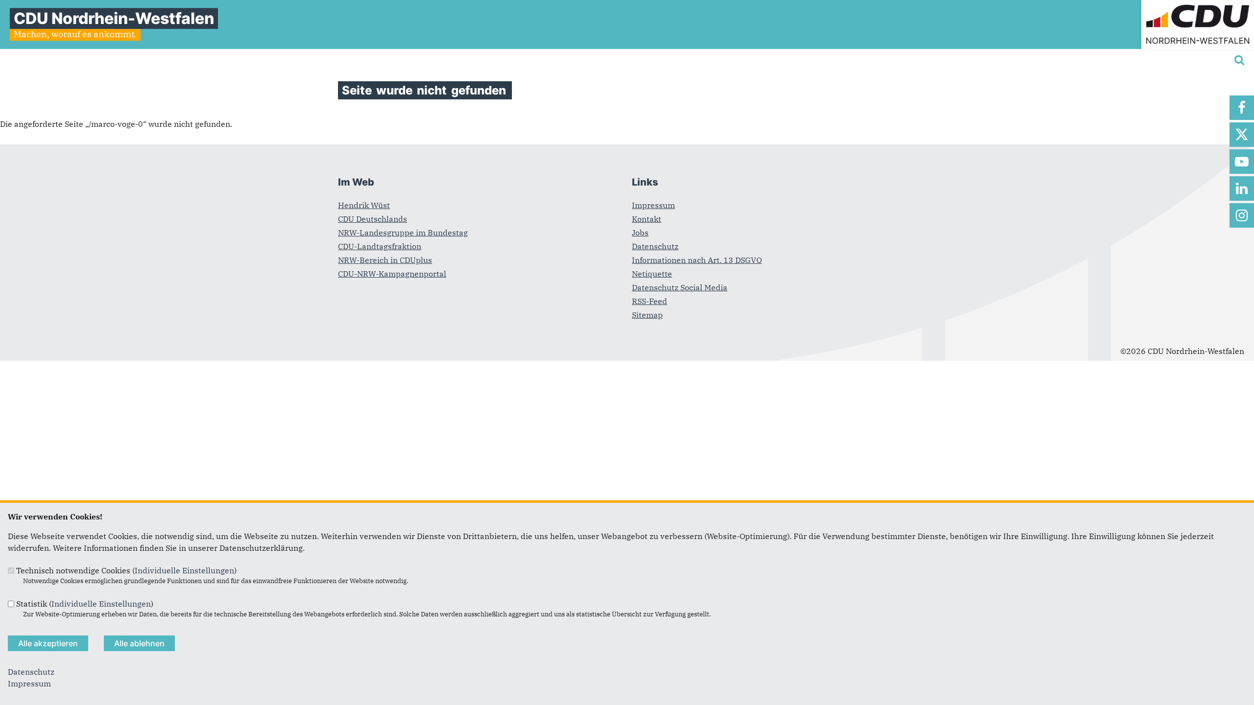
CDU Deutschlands (372, 219)
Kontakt (646, 219)
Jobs (640, 232)
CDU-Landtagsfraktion (379, 246)
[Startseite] (1197, 6)
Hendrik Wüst (364, 205)
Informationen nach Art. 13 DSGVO (697, 260)
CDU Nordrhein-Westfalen (114, 18)
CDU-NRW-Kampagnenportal (392, 274)
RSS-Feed (649, 301)
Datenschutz (655, 246)
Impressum (653, 205)
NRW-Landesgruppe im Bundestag (403, 232)
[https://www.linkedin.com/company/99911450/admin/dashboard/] (1242, 188)
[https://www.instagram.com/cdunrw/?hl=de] (1242, 215)
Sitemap (647, 315)
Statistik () (84, 604)
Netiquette (652, 274)
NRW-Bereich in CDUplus (385, 260)
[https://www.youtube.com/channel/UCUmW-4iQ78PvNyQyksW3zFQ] (1242, 161)
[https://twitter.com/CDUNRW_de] (1242, 134)
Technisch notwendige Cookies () (126, 570)
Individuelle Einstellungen (184, 570)
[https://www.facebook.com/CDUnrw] (1242, 107)
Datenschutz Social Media (679, 287)
